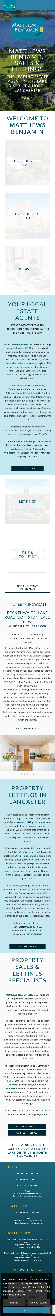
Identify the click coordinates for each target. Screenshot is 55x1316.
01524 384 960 (32, 1110)
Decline (14, 1302)
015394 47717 (33, 1179)
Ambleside (38, 449)
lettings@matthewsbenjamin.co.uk (27, 1196)
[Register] (27, 269)
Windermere (11, 452)
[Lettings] (27, 501)
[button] (34, 4)
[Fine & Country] (27, 554)
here (44, 1114)
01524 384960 (34, 934)
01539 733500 (33, 1212)
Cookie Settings (38, 1302)
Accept (26, 1310)
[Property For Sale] (27, 162)
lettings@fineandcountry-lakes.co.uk (28, 1223)
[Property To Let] (27, 216)
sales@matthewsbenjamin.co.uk (27, 1193)
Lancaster (26, 452)
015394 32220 (32, 1174)
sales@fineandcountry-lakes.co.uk (27, 1221)
